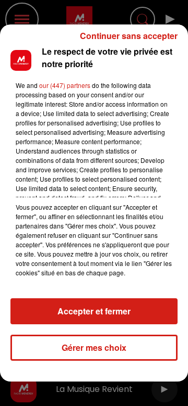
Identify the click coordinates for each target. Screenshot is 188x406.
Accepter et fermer (94, 311)
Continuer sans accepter (129, 36)
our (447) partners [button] (64, 85)
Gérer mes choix (94, 347)
